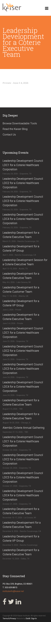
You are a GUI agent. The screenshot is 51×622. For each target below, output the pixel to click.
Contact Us (9, 134)
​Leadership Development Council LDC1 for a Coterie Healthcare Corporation (23, 165)
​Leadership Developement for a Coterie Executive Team (22, 525)
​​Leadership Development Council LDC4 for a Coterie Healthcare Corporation (23, 495)
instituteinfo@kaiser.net (13, 591)
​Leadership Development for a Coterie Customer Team (21, 289)
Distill (28, 618)
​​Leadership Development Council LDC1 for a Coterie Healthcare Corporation (23, 441)
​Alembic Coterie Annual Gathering (23, 427)
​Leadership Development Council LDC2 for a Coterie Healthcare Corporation (23, 183)
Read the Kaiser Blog (15, 129)
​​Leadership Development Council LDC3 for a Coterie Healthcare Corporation (23, 477)
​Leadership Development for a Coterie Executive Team (21, 235)
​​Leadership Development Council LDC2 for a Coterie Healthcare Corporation (23, 459)
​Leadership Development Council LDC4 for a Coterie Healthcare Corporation (23, 219)
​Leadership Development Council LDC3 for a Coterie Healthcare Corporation (23, 201)
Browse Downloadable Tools (20, 123)
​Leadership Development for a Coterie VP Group (21, 248)
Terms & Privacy (9, 618)
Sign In (34, 618)
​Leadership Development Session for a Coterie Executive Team (25, 262)
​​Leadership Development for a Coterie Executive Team (21, 317)
